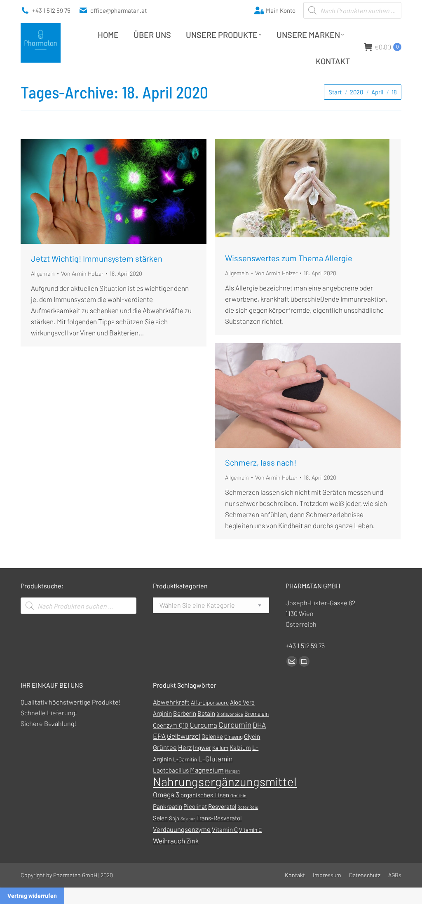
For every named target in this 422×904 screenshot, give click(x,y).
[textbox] (197, 605)
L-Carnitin (185, 759)
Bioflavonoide (229, 714)
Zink (192, 841)
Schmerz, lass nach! (260, 462)
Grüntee (165, 747)
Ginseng (233, 736)
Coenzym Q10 (170, 725)
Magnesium (207, 770)
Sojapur (188, 818)
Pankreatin (167, 806)
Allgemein (43, 273)
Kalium (220, 747)
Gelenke (212, 736)
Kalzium (240, 747)
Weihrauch (169, 840)
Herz (185, 747)
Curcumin (234, 724)
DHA (259, 725)
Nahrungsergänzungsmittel (225, 781)
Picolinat (195, 806)
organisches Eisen (205, 795)
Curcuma (203, 725)
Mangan (232, 770)
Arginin (162, 713)
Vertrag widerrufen (32, 895)
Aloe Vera (242, 702)
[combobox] (211, 605)
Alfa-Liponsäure (210, 702)
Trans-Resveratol (218, 818)
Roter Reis (247, 807)
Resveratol (222, 806)
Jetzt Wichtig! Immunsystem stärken (96, 258)
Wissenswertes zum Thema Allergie (288, 258)
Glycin (252, 736)
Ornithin (238, 795)
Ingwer (202, 747)
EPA (159, 736)
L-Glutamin (215, 758)
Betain (206, 713)
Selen (160, 818)
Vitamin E (250, 829)
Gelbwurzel (183, 736)
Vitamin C (225, 829)
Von (82, 273)
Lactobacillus (171, 770)
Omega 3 (166, 794)
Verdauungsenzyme (182, 829)
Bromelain (256, 713)
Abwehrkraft (171, 702)
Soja (174, 818)
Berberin (184, 713)
